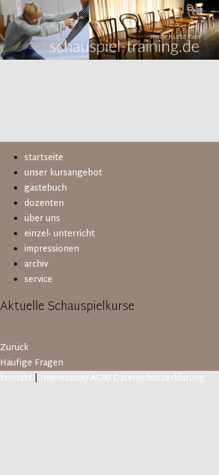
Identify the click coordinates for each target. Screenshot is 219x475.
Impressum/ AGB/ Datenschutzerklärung (122, 378)
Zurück (14, 348)
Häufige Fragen (31, 363)
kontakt (16, 378)
